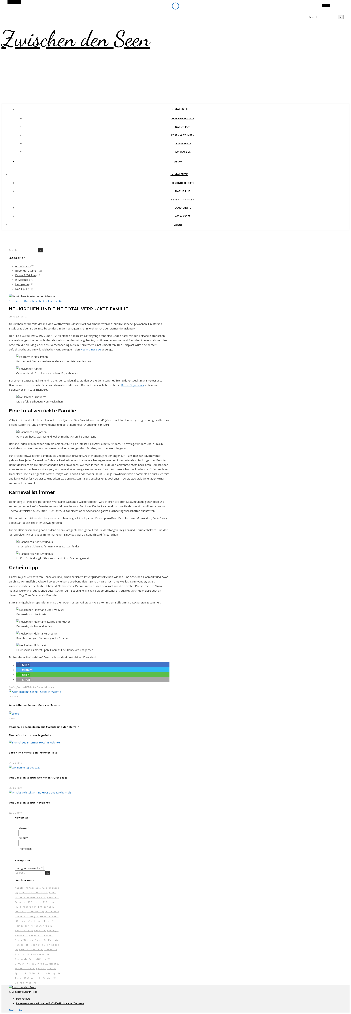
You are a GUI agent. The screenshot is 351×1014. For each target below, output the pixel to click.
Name (23, 828)
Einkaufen (28, 906)
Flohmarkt (22, 687)
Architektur (29, 892)
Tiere (20, 978)
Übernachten (25, 982)
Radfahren (40, 954)
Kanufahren (43, 925)
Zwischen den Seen (75, 39)
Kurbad (21, 935)
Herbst (25, 921)
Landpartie (183, 143)
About (179, 161)
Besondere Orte (182, 118)
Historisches (43, 921)
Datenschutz (23, 998)
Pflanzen (23, 954)
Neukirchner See (90, 349)
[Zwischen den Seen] (22, 987)
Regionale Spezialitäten (32, 959)
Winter (49, 978)
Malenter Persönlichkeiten (40, 687)
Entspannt (46, 906)
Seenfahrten (25, 968)
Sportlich (23, 973)
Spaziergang (46, 968)
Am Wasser (183, 151)
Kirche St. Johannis (132, 385)
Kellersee (24, 930)
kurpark (36, 935)
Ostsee (50, 949)
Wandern (35, 978)
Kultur (40, 930)
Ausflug (13, 687)
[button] (23, 665)
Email (23, 838)
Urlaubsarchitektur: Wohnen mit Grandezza (38, 777)
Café (53, 897)
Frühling (31, 916)
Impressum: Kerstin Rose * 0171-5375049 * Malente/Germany (50, 1003)
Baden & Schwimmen (30, 897)
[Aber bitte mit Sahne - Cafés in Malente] (35, 691)
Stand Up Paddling (46, 973)
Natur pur (182, 127)
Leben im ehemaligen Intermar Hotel (33, 752)
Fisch (20, 911)
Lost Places (38, 940)
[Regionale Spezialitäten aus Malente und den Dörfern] (14, 713)
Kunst (52, 930)
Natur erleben (31, 949)
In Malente (179, 109)
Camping (22, 902)
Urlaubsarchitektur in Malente (29, 802)
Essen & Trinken (183, 135)
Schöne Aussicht (48, 963)
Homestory (24, 925)
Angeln (21, 887)
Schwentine (24, 963)
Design (38, 902)
